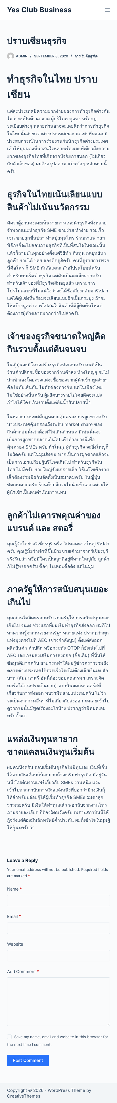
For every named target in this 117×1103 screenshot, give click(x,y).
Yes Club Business (39, 9)
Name (14, 889)
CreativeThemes (23, 1096)
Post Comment (28, 1060)
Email (14, 916)
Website (15, 944)
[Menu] (107, 10)
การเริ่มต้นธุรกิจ (86, 56)
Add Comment (23, 971)
